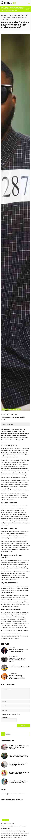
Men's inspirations (14, 409)
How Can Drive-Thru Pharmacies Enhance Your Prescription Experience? (18, 764)
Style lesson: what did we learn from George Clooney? (18, 650)
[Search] (3, 734)
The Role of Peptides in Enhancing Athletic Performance (19, 773)
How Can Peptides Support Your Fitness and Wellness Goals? (18, 781)
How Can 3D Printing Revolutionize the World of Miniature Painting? (19, 755)
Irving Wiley (13, 414)
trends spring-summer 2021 (16, 793)
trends (4, 793)
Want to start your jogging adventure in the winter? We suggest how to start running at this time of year (13, 8)
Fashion (5, 409)
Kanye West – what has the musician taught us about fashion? (17, 660)
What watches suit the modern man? (12, 826)
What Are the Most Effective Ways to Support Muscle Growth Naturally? (19, 747)
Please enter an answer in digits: (10, 714)
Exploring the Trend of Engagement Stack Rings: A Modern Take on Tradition (17, 677)
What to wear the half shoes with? (19, 667)
